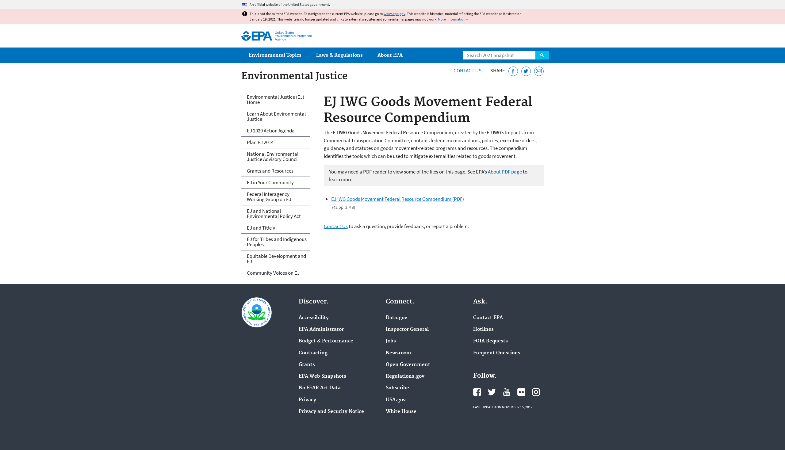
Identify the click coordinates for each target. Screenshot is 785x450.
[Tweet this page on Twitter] (526, 71)
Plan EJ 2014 (260, 142)
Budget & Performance (326, 341)
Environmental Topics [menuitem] (275, 55)
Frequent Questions (496, 353)
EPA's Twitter (492, 392)
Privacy (307, 400)
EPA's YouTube (507, 392)
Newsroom (398, 353)
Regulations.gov (405, 376)
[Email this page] (539, 71)
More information (451, 19)
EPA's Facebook (477, 392)
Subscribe (397, 388)
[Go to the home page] (256, 36)
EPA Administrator (321, 329)
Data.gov (396, 318)
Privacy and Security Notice (331, 411)
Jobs (391, 341)
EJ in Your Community (270, 182)
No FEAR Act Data (320, 388)
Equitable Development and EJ (276, 259)
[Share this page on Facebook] (513, 71)
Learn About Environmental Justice (276, 116)
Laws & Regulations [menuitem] (339, 55)
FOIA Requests (490, 341)
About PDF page (505, 171)
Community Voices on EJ (273, 272)
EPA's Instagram (536, 392)
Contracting (313, 353)
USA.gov (396, 400)
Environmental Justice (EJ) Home (275, 99)
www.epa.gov (394, 13)
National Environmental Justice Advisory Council (273, 156)
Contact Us (467, 70)
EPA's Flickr (521, 392)
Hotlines (483, 329)
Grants (307, 365)
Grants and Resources (270, 170)
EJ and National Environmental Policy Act (274, 213)
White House (401, 411)
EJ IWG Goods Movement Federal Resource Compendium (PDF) (397, 199)
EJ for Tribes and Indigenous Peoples (277, 242)
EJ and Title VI (262, 227)
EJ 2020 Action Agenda (271, 130)
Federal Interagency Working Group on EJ (269, 197)
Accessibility (314, 318)
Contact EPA (488, 318)
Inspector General (407, 329)
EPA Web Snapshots (322, 376)
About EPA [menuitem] (390, 55)
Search (542, 55)
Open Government (408, 365)
